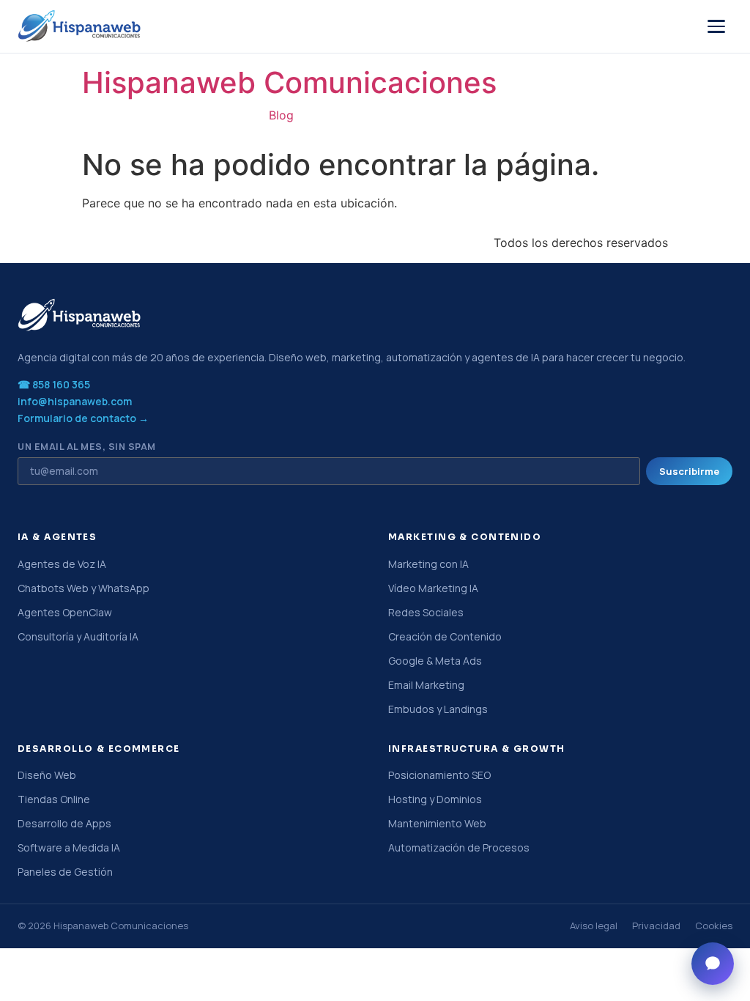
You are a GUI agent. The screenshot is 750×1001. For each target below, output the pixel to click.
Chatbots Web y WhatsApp (83, 588)
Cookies (713, 925)
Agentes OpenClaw (65, 612)
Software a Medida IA (69, 847)
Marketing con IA (428, 564)
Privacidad (656, 925)
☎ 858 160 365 (54, 384)
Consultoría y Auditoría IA (78, 636)
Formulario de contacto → (83, 418)
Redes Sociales (426, 612)
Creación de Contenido (445, 636)
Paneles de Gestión (65, 872)
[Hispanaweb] (80, 26)
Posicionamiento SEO (439, 775)
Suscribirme (689, 471)
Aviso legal (593, 925)
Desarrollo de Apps (64, 823)
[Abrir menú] (716, 26)
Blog (281, 115)
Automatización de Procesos (459, 847)
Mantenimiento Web (437, 823)
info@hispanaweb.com (75, 401)
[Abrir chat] (712, 963)
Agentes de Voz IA (62, 564)
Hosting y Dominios (435, 799)
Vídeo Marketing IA (433, 588)
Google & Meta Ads (435, 661)
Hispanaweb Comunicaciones (289, 82)
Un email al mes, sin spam (87, 447)
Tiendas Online (54, 799)
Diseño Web (47, 775)
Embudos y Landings (438, 709)
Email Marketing (426, 685)
